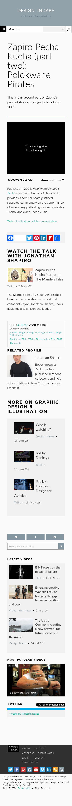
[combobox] (54, 29)
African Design (17, 332)
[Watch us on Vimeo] (42, 769)
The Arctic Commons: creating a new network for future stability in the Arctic (35, 628)
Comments (15, 343)
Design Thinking (35, 332)
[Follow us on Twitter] (16, 537)
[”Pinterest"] (55, 537)
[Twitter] (29, 237)
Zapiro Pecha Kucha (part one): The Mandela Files (49, 274)
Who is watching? (43, 427)
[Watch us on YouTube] (36, 769)
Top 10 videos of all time (22, 693)
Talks (31, 339)
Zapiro (11, 193)
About (26, 748)
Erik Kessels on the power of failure (47, 569)
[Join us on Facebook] (35, 537)
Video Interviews (20, 610)
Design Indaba (24, 788)
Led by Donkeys (42, 455)
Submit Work (46, 753)
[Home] (36, 11)
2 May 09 (22, 324)
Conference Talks (18, 339)
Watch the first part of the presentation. (32, 221)
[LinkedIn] (43, 237)
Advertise (28, 753)
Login (25, 757)
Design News (45, 436)
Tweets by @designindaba (24, 713)
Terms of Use (30, 762)
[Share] (57, 237)
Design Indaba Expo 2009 (49, 339)
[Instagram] (29, 769)
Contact (40, 748)
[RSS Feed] (55, 769)
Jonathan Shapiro (48, 357)
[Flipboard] (50, 237)
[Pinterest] (36, 237)
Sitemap (39, 757)
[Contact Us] (61, 769)
